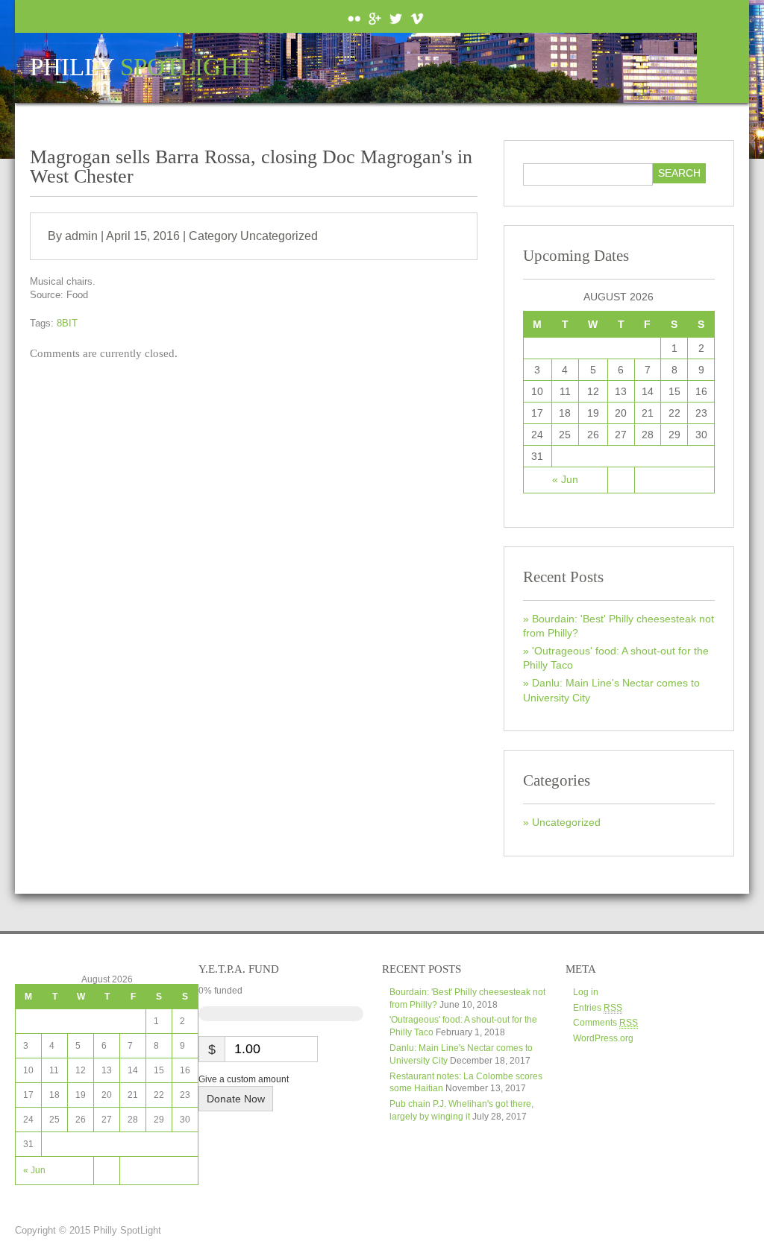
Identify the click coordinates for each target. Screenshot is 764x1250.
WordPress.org (603, 1038)
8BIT (67, 323)
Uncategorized (279, 236)
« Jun (565, 479)
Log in (585, 992)
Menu (723, 68)
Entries (597, 1008)
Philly (142, 67)
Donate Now (236, 1099)
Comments (605, 1022)
